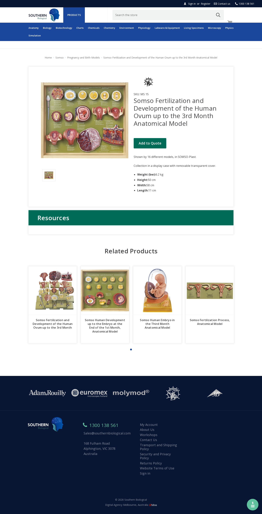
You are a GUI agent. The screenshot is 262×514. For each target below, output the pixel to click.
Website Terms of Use (157, 468)
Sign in (192, 3)
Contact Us (148, 440)
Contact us (224, 3)
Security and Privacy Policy (155, 456)
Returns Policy (151, 463)
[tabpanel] (53, 305)
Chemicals (93, 27)
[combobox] (168, 15)
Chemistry (109, 27)
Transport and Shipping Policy (158, 447)
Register (205, 3)
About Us (147, 429)
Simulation (35, 35)
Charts (80, 27)
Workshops (148, 435)
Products (74, 15)
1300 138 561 (246, 3)
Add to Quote (150, 143)
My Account (149, 424)
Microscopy (214, 27)
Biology (47, 27)
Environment (126, 27)
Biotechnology (64, 27)
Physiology (144, 27)
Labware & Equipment (167, 27)
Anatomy (34, 27)
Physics (229, 27)
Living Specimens (194, 27)
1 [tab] (131, 349)
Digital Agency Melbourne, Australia (127, 505)
